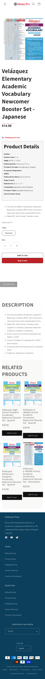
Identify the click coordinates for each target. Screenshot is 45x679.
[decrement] (5, 246)
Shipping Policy (11, 565)
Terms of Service (11, 570)
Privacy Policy (10, 559)
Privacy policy (25, 670)
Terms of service (37, 670)
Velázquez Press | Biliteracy (21, 666)
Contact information (17, 673)
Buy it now (22, 260)
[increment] (17, 246)
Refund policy (14, 670)
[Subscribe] (37, 631)
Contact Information (13, 576)
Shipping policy (31, 673)
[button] (5, 4)
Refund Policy (10, 553)
